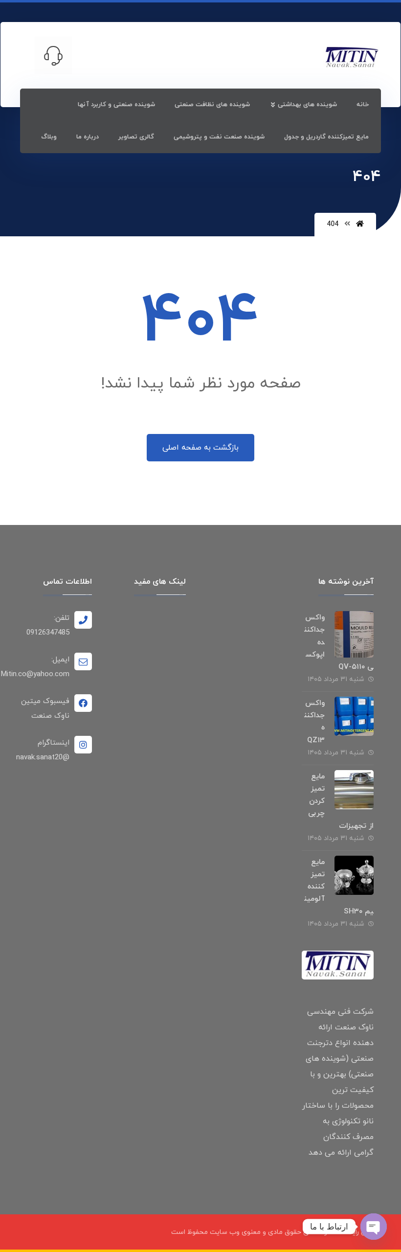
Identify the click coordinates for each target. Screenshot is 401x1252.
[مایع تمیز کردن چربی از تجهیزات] (354, 789)
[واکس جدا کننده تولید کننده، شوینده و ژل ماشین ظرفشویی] (351, 57)
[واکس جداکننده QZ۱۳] (354, 716)
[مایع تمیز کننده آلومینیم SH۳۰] (354, 875)
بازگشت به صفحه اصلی (200, 447)
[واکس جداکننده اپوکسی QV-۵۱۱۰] (354, 630)
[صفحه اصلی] (360, 224)
